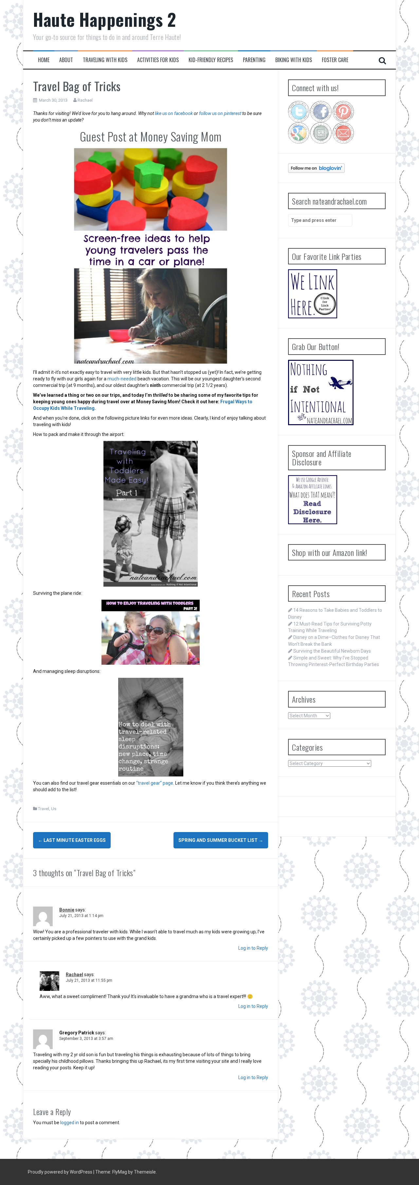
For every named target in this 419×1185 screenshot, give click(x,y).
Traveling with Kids (105, 60)
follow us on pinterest (220, 113)
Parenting (254, 60)
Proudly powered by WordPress (60, 1172)
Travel (43, 808)
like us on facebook (174, 113)
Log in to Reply (253, 948)
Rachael (85, 100)
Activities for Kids (158, 60)
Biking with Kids (293, 60)
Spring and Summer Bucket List (220, 840)
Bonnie (66, 909)
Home (43, 60)
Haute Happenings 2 (104, 19)
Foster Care (335, 60)
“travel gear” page (154, 783)
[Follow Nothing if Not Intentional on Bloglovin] (316, 167)
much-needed (122, 378)
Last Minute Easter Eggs (72, 840)
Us (53, 808)
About (66, 60)
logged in (69, 1122)
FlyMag (119, 1172)
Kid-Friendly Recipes (211, 60)
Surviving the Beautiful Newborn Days (332, 651)
